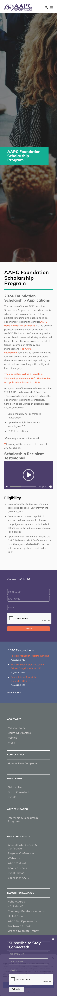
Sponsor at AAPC (18, 877)
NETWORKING (14, 778)
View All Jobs (14, 692)
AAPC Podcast (17, 863)
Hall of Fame (15, 916)
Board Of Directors (19, 732)
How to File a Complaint (22, 763)
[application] (28, 475)
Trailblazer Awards (19, 926)
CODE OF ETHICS (15, 754)
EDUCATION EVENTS (18, 836)
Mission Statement (19, 728)
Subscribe (16, 989)
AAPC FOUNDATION (17, 809)
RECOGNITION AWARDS (20, 893)
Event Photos (16, 873)
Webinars (14, 858)
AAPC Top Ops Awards (22, 921)
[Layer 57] (23, 7)
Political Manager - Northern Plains (30, 655)
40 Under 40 (15, 906)
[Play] (6, 486)
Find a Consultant (18, 792)
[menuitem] (45, 7)
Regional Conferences (21, 853)
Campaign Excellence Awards (26, 911)
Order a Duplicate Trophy (23, 930)
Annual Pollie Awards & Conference (22, 846)
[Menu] (51, 7)
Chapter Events (17, 868)
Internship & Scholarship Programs (23, 819)
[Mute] (50, 486)
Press (11, 742)
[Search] (45, 7)
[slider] (23, 486)
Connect (28, 629)
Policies (12, 737)
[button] (28, 475)
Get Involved (15, 787)
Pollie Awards (16, 901)
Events (12, 797)
